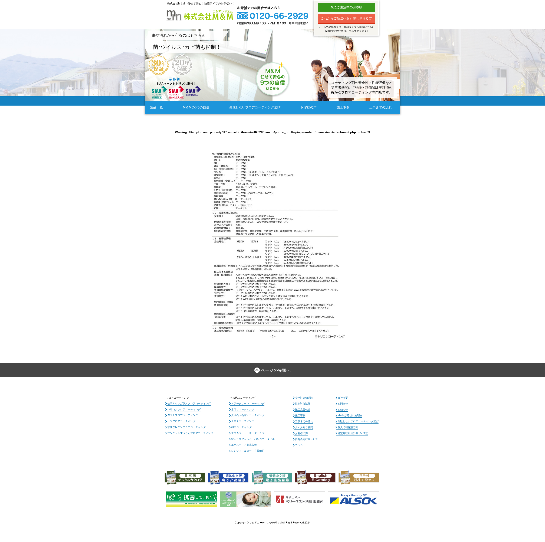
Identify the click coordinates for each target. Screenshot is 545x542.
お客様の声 (309, 107)
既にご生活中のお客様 (346, 7)
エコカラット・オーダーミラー (249, 433)
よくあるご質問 (304, 427)
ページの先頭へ (276, 370)
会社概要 (343, 397)
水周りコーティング (242, 409)
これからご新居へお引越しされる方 (346, 18)
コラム (299, 445)
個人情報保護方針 (348, 427)
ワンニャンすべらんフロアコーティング (190, 433)
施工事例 (343, 107)
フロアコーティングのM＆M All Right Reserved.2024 (279, 522)
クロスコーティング (242, 421)
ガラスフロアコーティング (182, 415)
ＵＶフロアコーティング (181, 421)
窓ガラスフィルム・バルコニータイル (253, 439)
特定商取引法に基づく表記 (353, 433)
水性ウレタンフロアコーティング (186, 427)
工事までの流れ (380, 107)
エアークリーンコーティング (247, 403)
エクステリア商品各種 (244, 444)
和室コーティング (241, 427)
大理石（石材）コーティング (247, 415)
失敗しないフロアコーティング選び (254, 107)
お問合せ (343, 403)
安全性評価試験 (304, 397)
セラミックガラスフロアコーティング (189, 403)
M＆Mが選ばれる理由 (350, 415)
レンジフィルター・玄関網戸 (247, 450)
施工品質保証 (302, 409)
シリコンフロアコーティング (184, 409)
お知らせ (343, 409)
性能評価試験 (302, 403)
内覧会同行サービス (306, 439)
